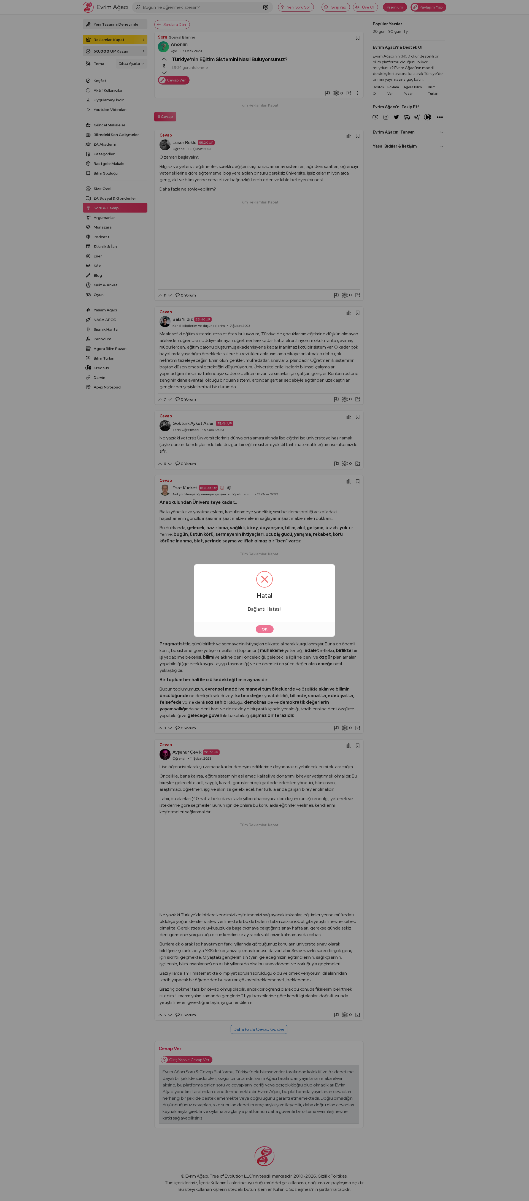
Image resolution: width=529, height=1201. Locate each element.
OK (265, 629)
